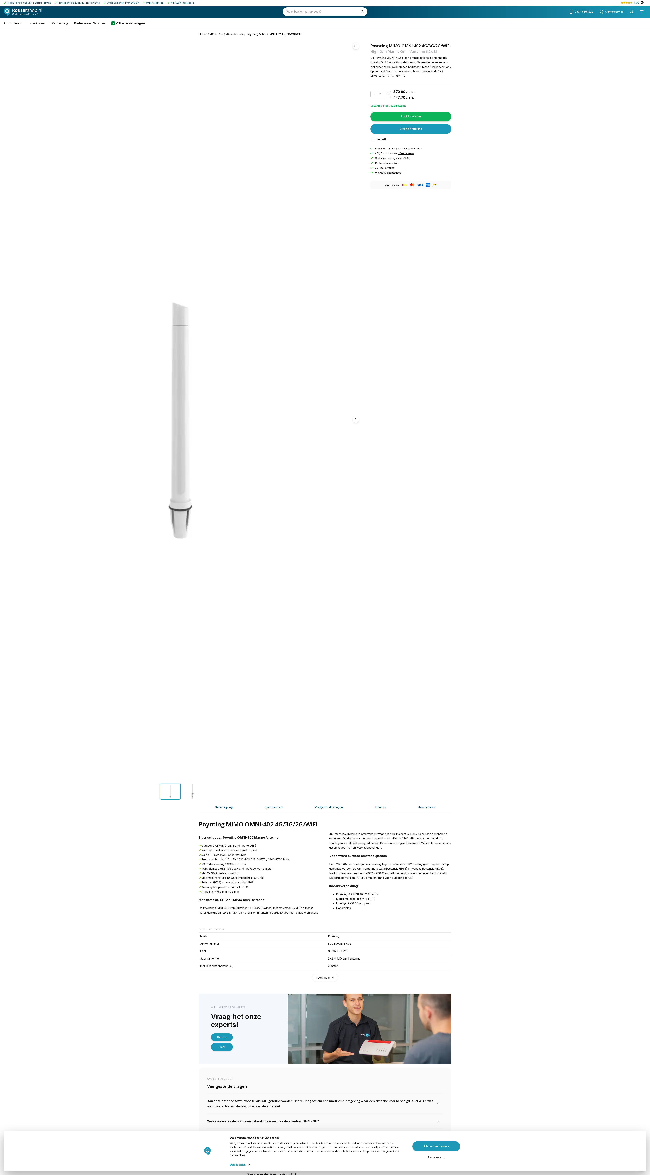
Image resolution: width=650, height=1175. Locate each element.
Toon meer (323, 977)
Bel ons (222, 1037)
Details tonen (238, 1164)
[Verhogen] (387, 94)
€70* (136, 2)
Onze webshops (154, 2)
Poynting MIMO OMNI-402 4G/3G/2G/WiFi (274, 34)
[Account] (631, 11)
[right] (355, 419)
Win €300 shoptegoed (182, 2)
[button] (325, 1103)
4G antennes (234, 34)
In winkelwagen (411, 116)
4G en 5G (216, 34)
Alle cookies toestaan (436, 1146)
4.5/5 (636, 2)
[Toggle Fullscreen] (355, 45)
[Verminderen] (373, 94)
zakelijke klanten (413, 148)
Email (222, 1047)
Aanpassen (434, 1157)
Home (203, 34)
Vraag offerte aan (411, 129)
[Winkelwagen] (641, 11)
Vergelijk (382, 139)
